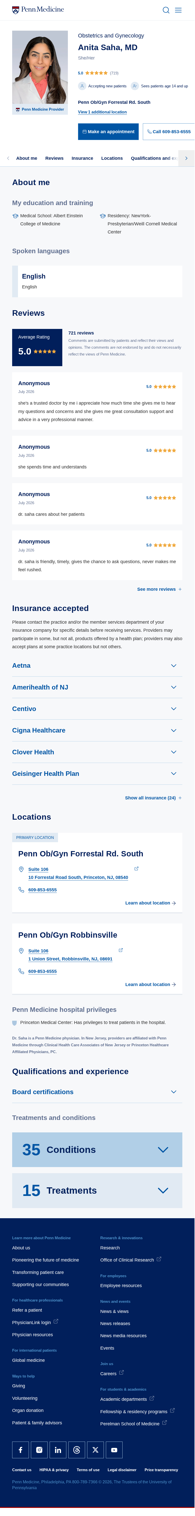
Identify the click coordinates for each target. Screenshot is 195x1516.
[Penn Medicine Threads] (77, 1450)
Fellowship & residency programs (133, 1411)
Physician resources (32, 1334)
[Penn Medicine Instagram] (39, 1450)
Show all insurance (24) (150, 797)
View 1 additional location (102, 112)
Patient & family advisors (37, 1422)
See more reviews (156, 589)
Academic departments (123, 1399)
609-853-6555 (42, 889)
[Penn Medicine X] (95, 1450)
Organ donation (28, 1410)
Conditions (59, 1149)
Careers (108, 1373)
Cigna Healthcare (38, 730)
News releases (115, 1323)
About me (26, 158)
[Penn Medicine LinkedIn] (58, 1450)
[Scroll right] (186, 158)
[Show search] (165, 10)
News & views (114, 1311)
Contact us (21, 1470)
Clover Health (33, 752)
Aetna (21, 665)
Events (107, 1348)
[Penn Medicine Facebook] (20, 1450)
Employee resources (121, 1285)
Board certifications (42, 1092)
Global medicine (28, 1360)
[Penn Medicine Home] (85, 10)
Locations (112, 158)
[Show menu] (177, 10)
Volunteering (24, 1398)
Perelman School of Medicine (130, 1423)
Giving (18, 1385)
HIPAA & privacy (54, 1470)
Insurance (82, 158)
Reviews (54, 158)
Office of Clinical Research (127, 1260)
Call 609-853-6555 (172, 131)
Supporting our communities (40, 1284)
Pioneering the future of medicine (45, 1260)
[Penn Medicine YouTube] (114, 1450)
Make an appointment (111, 131)
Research (110, 1247)
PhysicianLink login (31, 1322)
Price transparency (161, 1470)
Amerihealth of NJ (40, 687)
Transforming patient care (38, 1272)
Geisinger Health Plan (45, 773)
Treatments (59, 1190)
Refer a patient (27, 1310)
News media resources (123, 1335)
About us (21, 1247)
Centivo (24, 709)
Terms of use (88, 1470)
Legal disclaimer (122, 1470)
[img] (136, 73)
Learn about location (147, 902)
